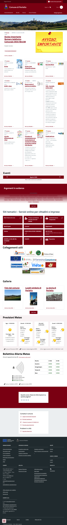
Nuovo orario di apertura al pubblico (30, 85)
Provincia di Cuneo (22, 471)
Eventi (51, 462)
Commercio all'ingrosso (33, 195)
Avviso (6, 66)
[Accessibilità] (4, 521)
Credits (27, 519)
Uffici (4, 461)
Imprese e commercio (39, 449)
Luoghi (51, 460)
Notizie (51, 449)
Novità (17, 13)
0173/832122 (10, 476)
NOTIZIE (7, 32)
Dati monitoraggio (7, 519)
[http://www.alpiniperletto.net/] (38, 253)
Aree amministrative (7, 449)
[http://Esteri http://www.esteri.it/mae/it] (39, 260)
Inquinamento (50, 197)
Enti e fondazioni (6, 453)
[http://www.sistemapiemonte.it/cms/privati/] (16, 266)
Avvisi (51, 451)
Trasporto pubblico (58, 199)
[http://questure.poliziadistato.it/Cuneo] (47, 254)
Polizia (10, 199)
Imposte (44, 197)
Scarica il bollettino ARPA (11, 384)
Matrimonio (56, 197)
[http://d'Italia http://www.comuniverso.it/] (50, 260)
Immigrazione (39, 197)
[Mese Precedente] (7, 177)
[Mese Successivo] (60, 177)
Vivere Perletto (32, 13)
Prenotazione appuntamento (40, 480)
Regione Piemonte (7, 1)
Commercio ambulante (52, 195)
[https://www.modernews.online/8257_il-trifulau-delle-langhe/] (26, 271)
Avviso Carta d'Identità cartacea (30, 67)
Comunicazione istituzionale (10, 197)
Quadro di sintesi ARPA (26, 384)
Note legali (36, 471)
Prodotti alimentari (16, 199)
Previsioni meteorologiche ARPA (29, 349)
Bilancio (25, 195)
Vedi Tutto (33, 312)
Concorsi (18, 197)
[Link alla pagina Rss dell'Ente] (51, 469)
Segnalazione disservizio (39, 478)
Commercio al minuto (43, 195)
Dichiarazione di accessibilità (40, 473)
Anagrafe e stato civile (23, 449)
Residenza (23, 199)
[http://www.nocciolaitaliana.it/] (30, 253)
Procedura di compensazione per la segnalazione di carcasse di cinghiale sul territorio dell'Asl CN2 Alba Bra (30, 141)
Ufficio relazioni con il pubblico (9, 490)
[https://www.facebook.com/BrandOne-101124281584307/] (50, 265)
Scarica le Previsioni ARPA (11, 349)
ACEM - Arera (8, 86)
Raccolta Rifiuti (50, 65)
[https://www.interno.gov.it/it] (27, 259)
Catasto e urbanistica (23, 453)
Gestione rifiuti (32, 197)
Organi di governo (7, 455)
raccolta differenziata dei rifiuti (8, 138)
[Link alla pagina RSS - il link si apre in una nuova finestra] (50, 7)
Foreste (27, 197)
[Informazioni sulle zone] (24, 357)
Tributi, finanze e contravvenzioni (41, 452)
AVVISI (28, 80)
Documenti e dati (6, 451)
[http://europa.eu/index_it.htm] (16, 259)
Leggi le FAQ (37, 477)
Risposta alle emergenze (31, 199)
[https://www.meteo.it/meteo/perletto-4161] (37, 265)
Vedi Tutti (33, 206)
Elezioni (22, 197)
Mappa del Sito (38, 519)
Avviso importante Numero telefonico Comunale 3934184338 (15, 39)
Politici (4, 459)
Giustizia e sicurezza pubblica (25, 455)
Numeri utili (5, 494)
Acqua (22, 195)
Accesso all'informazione (14, 195)
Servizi (24, 13)
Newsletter (52, 471)
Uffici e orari (5, 492)
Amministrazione (8, 13)
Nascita (6, 199)
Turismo (30, 201)
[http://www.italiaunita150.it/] (26, 265)
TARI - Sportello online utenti (50, 87)
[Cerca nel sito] (61, 7)
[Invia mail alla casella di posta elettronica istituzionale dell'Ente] (9, 481)
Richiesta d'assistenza (39, 481)
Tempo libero (39, 199)
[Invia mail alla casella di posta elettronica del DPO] (10, 501)
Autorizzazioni (22, 451)
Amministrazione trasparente (40, 475)
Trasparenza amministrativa (48, 199)
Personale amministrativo (8, 457)
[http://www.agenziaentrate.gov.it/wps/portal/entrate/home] (19, 253)
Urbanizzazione (36, 201)
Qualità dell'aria (50, 136)
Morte (61, 197)
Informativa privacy (38, 469)
